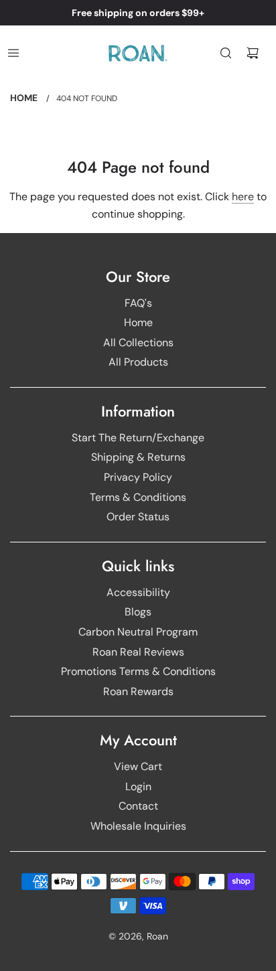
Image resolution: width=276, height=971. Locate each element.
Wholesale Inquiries (138, 826)
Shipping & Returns (138, 457)
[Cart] (252, 53)
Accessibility (138, 592)
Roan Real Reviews (138, 652)
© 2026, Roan (138, 936)
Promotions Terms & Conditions (138, 671)
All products (138, 362)
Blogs (138, 612)
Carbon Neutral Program (138, 632)
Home (138, 322)
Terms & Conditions (138, 497)
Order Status (138, 517)
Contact (138, 806)
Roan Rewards (138, 691)
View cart (138, 766)
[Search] (225, 53)
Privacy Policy (138, 477)
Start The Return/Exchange (138, 438)
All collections (138, 342)
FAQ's (138, 303)
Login (138, 786)
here (243, 197)
